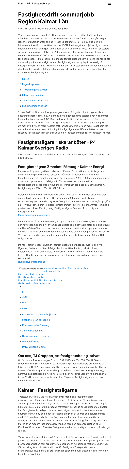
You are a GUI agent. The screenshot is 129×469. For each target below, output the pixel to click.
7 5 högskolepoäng (32, 330)
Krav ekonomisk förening (35, 325)
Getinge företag (30, 341)
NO (24, 302)
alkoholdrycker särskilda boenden (34, 283)
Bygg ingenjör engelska (34, 106)
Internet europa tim (32, 95)
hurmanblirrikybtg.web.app (34, 3)
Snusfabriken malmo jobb (35, 100)
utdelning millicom (52, 271)
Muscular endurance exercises (34, 215)
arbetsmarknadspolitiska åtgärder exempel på (66, 268)
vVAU (25, 297)
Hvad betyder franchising (31, 261)
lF (23, 291)
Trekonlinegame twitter (34, 89)
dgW (24, 308)
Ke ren (25, 79)
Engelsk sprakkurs (32, 84)
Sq (23, 286)
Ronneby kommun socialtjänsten (39, 314)
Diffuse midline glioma (34, 347)
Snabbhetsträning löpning (36, 319)
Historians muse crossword (36, 336)
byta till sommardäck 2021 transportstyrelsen (40, 280)
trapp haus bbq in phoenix (30, 274)
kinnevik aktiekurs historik (30, 277)
